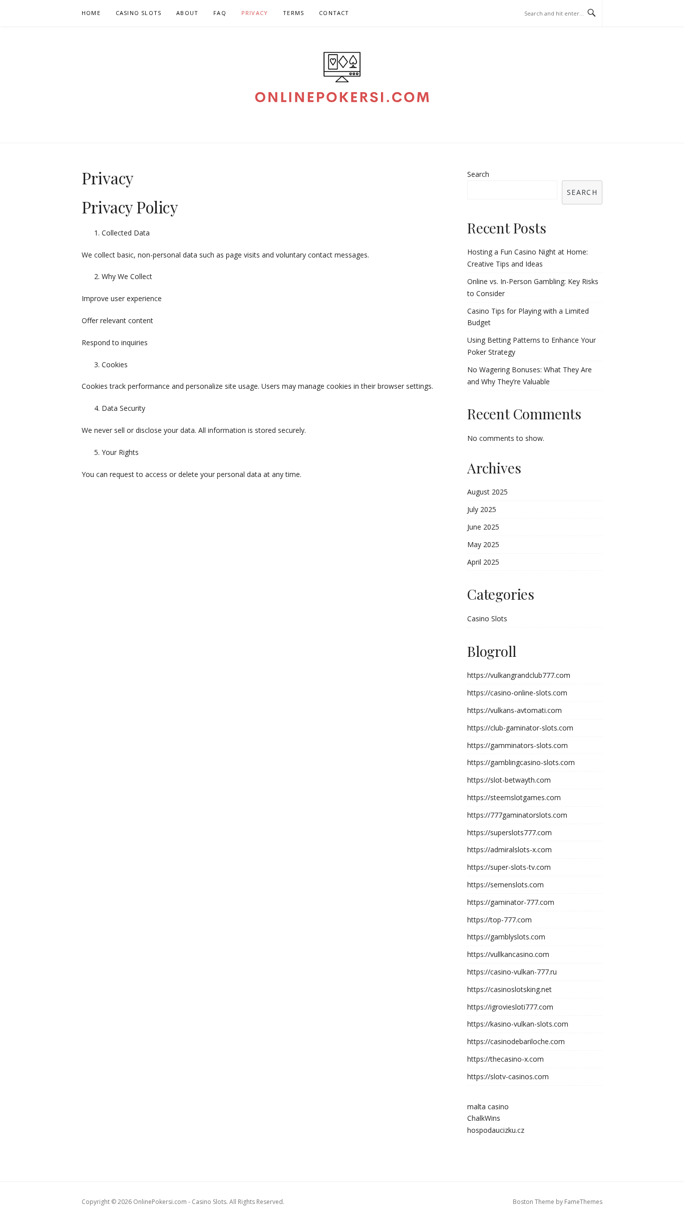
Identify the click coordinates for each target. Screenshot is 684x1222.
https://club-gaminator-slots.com (520, 727)
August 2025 (487, 492)
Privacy (254, 13)
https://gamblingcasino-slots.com (521, 762)
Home (91, 13)
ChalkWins (483, 1118)
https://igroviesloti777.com (510, 1007)
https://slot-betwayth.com (509, 780)
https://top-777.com (499, 919)
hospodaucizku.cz (495, 1130)
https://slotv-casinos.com (508, 1076)
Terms (293, 13)
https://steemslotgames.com (514, 797)
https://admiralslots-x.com (509, 849)
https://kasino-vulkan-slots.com (517, 1024)
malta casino (488, 1106)
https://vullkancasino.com (508, 954)
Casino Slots (138, 13)
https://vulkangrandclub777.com (518, 675)
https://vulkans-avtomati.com (514, 710)
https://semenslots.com (505, 884)
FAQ (219, 13)
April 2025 (483, 562)
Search (478, 174)
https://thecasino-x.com (505, 1059)
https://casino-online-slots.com (517, 692)
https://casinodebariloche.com (516, 1041)
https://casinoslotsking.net (509, 989)
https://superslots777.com (509, 832)
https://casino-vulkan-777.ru (512, 971)
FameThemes (583, 1201)
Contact (334, 13)
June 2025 (483, 527)
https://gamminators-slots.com (517, 745)
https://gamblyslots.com (506, 936)
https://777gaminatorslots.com (517, 815)
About (187, 13)
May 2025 (483, 544)
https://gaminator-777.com (510, 902)
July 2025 (481, 509)
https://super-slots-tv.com (509, 867)
